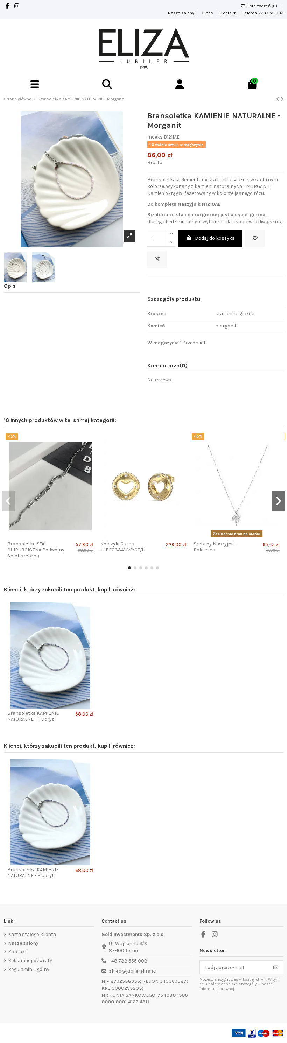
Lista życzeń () (262, 5)
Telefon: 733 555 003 (263, 12)
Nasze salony (181, 12)
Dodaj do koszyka (215, 238)
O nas (208, 12)
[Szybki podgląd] (89, 468)
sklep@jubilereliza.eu (132, 971)
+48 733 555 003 (128, 961)
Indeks (155, 137)
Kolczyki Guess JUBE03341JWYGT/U (122, 547)
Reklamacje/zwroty (30, 961)
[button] (129, 567)
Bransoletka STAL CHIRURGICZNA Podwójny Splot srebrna (35, 550)
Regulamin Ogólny (28, 969)
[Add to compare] (157, 259)
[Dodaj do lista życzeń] (255, 238)
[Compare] (89, 455)
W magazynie (163, 343)
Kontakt (228, 12)
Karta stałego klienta (32, 934)
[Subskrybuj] (275, 967)
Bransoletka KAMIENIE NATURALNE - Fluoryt (33, 716)
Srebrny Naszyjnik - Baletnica (216, 547)
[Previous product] (278, 99)
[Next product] (282, 99)
